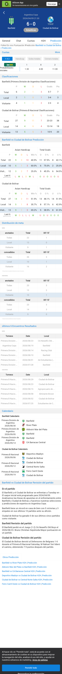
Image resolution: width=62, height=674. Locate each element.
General (6, 40)
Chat (18, 40)
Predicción (55, 40)
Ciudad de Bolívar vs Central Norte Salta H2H (22, 579)
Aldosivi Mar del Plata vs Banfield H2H (19, 567)
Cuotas (31, 40)
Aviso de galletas (40, 660)
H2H (43, 40)
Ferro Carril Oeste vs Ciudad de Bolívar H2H (21, 584)
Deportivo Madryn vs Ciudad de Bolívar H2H (21, 575)
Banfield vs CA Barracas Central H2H (18, 571)
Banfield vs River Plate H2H (14, 562)
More (57, 52)
